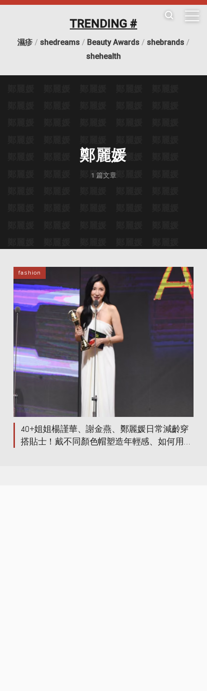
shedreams (60, 42)
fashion (29, 272)
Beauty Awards (113, 42)
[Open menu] (192, 16)
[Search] (169, 16)
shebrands (165, 42)
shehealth (103, 56)
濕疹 (25, 42)
